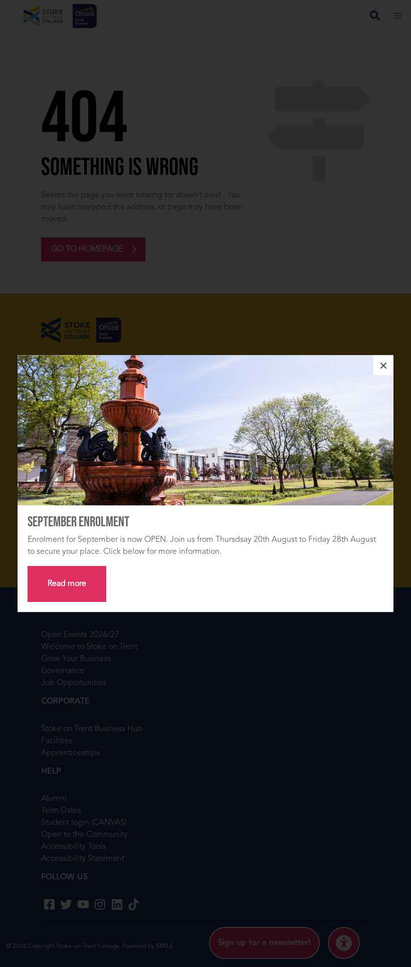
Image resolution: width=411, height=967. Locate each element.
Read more (67, 584)
